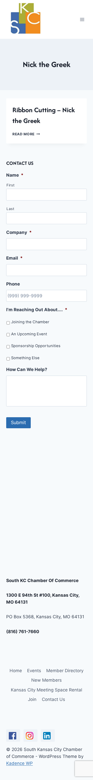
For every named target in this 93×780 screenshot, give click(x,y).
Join (32, 699)
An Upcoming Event (29, 334)
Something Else (25, 358)
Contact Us (53, 699)
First (10, 185)
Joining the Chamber (30, 322)
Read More (26, 134)
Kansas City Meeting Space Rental (46, 689)
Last (10, 209)
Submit (18, 422)
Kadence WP (19, 763)
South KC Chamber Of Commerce (42, 580)
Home (16, 670)
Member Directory (64, 670)
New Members (46, 680)
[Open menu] (82, 19)
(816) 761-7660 (22, 631)
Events (34, 670)
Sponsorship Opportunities (35, 346)
